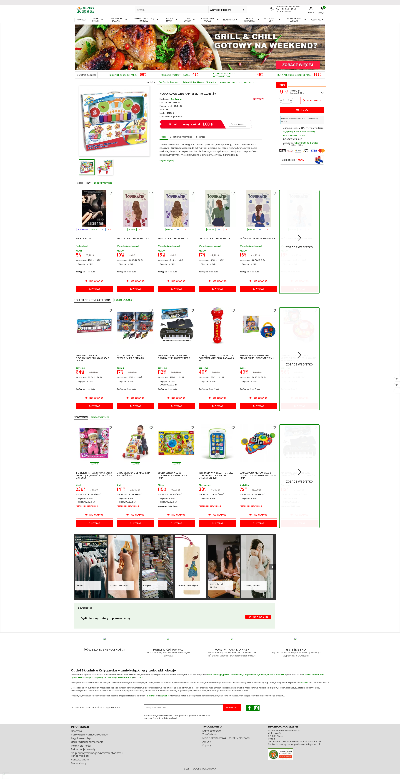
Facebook (249, 708)
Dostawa (76, 731)
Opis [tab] (163, 137)
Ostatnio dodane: (86, 74)
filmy (140, 677)
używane (164, 695)
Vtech (78, 485)
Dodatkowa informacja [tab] (181, 137)
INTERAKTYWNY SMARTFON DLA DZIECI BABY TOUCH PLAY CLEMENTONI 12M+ (216, 475)
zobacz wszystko (103, 182)
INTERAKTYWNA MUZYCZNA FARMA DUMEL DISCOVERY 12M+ (257, 357)
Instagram (256, 708)
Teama (120, 368)
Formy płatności (81, 745)
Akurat (79, 250)
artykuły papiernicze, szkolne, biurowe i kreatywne (262, 674)
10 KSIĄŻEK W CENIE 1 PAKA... (123, 75)
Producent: (165, 99)
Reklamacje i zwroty (83, 749)
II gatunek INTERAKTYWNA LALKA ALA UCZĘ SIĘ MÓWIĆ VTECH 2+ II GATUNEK (94, 475)
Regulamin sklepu (81, 738)
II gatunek (150, 695)
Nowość (94, 229)
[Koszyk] (320, 10)
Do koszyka (312, 100)
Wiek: (162, 109)
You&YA (120, 250)
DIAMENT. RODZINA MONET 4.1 (215, 238)
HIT (103, 229)
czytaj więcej (167, 160)
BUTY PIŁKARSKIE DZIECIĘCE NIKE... (295, 75)
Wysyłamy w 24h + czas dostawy (299, 131)
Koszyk (321, 12)
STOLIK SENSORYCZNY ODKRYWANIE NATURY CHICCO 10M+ (174, 475)
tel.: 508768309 (283, 11)
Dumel (243, 368)
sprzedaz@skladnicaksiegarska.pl (302, 744)
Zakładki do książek (187, 585)
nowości (304, 682)
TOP (109, 229)
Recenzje (200, 137)
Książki (147, 585)
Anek (119, 485)
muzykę (129, 677)
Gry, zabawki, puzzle (217, 586)
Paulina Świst (82, 246)
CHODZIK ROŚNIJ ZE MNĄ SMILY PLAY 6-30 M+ (133, 474)
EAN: (161, 102)
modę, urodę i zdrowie (114, 677)
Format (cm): (166, 106)
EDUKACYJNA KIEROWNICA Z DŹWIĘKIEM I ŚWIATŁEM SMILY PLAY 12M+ (258, 475)
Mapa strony (79, 763)
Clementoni (204, 485)
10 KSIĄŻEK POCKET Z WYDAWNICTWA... (224, 75)
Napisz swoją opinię (258, 617)
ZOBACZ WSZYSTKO (299, 247)
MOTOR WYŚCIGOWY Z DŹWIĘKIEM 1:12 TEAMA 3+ (130, 357)
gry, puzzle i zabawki (229, 674)
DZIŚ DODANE (83, 229)
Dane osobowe (211, 731)
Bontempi (176, 99)
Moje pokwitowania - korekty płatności (226, 738)
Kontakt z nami (80, 759)
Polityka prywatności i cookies (89, 734)
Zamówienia (209, 734)
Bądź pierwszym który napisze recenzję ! (106, 618)
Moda (80, 585)
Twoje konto (212, 726)
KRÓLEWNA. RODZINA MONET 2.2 (257, 238)
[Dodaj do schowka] (322, 92)
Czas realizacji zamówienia (87, 742)
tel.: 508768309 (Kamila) (306, 143)
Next (322, 46)
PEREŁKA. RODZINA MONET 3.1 (173, 238)
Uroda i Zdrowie (119, 585)
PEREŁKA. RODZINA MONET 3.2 (133, 238)
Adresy (206, 741)
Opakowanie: (166, 116)
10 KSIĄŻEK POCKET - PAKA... (175, 75)
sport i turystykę (95, 677)
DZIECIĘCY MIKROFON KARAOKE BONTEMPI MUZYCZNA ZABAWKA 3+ (216, 358)
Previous (78, 46)
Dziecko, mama (251, 585)
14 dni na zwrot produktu (294, 135)
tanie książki (213, 674)
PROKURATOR (83, 238)
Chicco (161, 485)
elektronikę (83, 677)
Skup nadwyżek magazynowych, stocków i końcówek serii (96, 754)
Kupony (207, 745)
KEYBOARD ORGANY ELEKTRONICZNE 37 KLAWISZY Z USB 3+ (92, 358)
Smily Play (244, 485)
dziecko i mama (311, 674)
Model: (163, 113)
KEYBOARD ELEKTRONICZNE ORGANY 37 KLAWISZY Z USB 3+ (175, 357)
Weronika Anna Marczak (128, 246)
